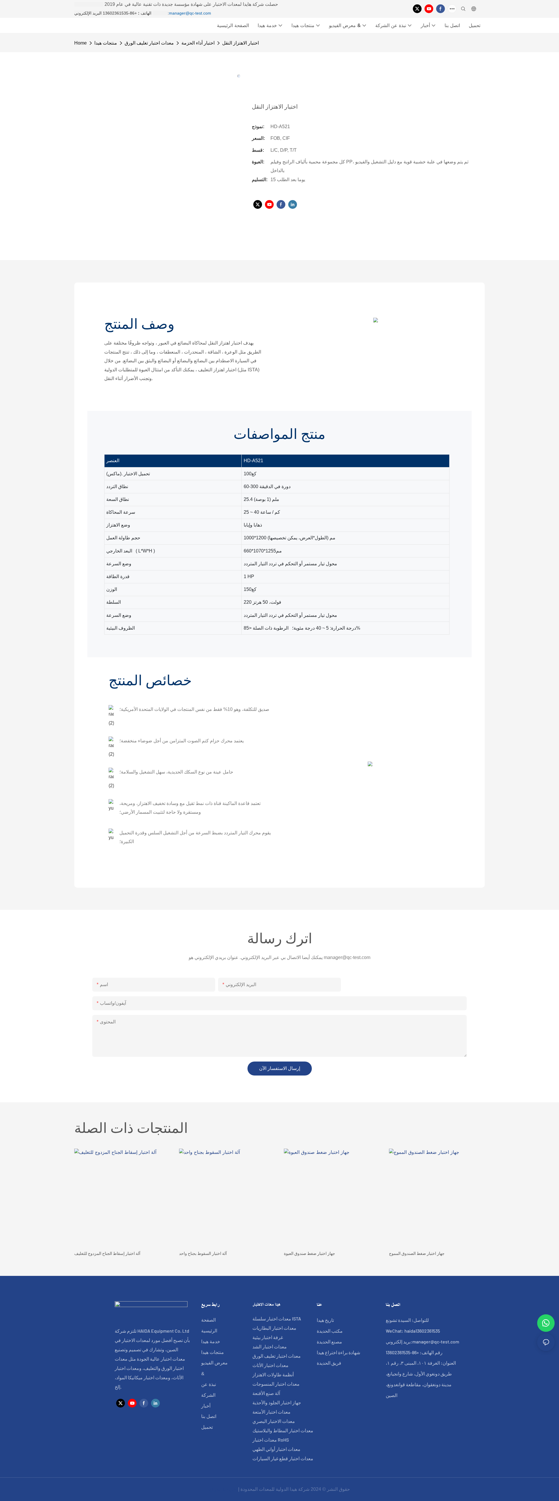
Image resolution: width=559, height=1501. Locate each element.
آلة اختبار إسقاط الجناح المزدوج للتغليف (107, 1253)
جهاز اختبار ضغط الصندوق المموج (417, 1253)
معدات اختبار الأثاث (270, 1365)
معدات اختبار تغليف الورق (149, 42)
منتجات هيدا (105, 42)
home (80, 42)
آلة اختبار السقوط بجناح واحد (203, 1253)
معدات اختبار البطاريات (274, 1328)
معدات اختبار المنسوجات (276, 1384)
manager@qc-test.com (190, 13)
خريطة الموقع (223, 1489)
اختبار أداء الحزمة (198, 42)
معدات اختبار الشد (269, 1346)
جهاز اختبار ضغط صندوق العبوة (309, 1253)
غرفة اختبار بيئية (267, 1337)
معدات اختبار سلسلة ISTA (276, 1318)
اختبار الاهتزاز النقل (240, 42)
